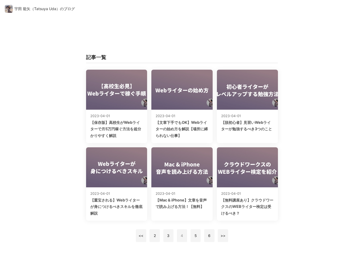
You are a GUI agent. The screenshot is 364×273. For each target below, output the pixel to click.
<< (141, 236)
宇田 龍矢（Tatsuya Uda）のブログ (44, 8)
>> (223, 236)
